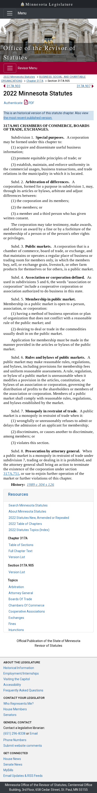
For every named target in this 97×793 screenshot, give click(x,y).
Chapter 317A (34, 80)
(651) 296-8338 (14, 733)
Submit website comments (22, 745)
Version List (17, 557)
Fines (12, 624)
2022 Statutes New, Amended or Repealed (39, 518)
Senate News (12, 764)
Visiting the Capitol (16, 679)
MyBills (8, 770)
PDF (31, 103)
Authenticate (13, 103)
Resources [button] (18, 494)
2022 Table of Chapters (25, 524)
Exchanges (16, 618)
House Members (15, 709)
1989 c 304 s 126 (40, 484)
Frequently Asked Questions (23, 690)
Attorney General (21, 593)
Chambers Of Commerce (26, 605)
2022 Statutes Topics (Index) (29, 530)
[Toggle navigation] (9, 13)
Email (34, 733)
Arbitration (16, 587)
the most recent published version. (27, 118)
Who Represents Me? (18, 703)
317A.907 (83, 86)
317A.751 (11, 473)
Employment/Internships (21, 673)
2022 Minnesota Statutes (19, 76)
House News (12, 759)
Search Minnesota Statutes (28, 505)
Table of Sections (21, 545)
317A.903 (13, 86)
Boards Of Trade (20, 599)
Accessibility (12, 684)
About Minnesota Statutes (27, 511)
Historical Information (18, 668)
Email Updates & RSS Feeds (23, 775)
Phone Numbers (14, 740)
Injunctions (16, 630)
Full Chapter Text (20, 551)
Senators (9, 715)
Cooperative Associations (27, 611)
